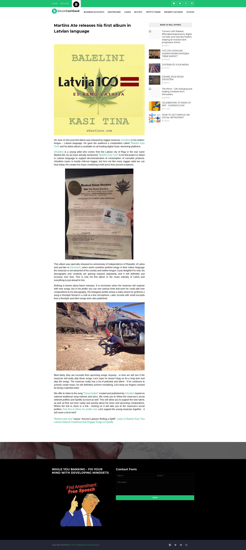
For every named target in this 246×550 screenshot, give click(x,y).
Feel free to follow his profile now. (80, 409)
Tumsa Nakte (90, 393)
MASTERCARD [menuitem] (114, 12)
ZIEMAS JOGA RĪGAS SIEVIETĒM (173, 78)
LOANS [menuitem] (127, 12)
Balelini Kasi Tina (108, 155)
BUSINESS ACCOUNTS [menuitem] (94, 12)
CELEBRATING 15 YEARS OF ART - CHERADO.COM (176, 104)
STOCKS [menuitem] (190, 12)
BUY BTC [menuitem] (138, 12)
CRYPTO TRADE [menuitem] (153, 12)
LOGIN (55, 3)
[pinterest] (192, 3)
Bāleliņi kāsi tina (63, 419)
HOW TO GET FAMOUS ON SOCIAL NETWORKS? (176, 116)
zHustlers (126, 140)
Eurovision (75, 267)
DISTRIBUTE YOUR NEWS (175, 64)
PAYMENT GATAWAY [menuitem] (173, 12)
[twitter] (180, 3)
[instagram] (186, 3)
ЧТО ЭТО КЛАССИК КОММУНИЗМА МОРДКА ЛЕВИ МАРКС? (175, 53)
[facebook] (174, 3)
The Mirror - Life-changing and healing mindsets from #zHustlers (177, 92)
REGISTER (64, 3)
